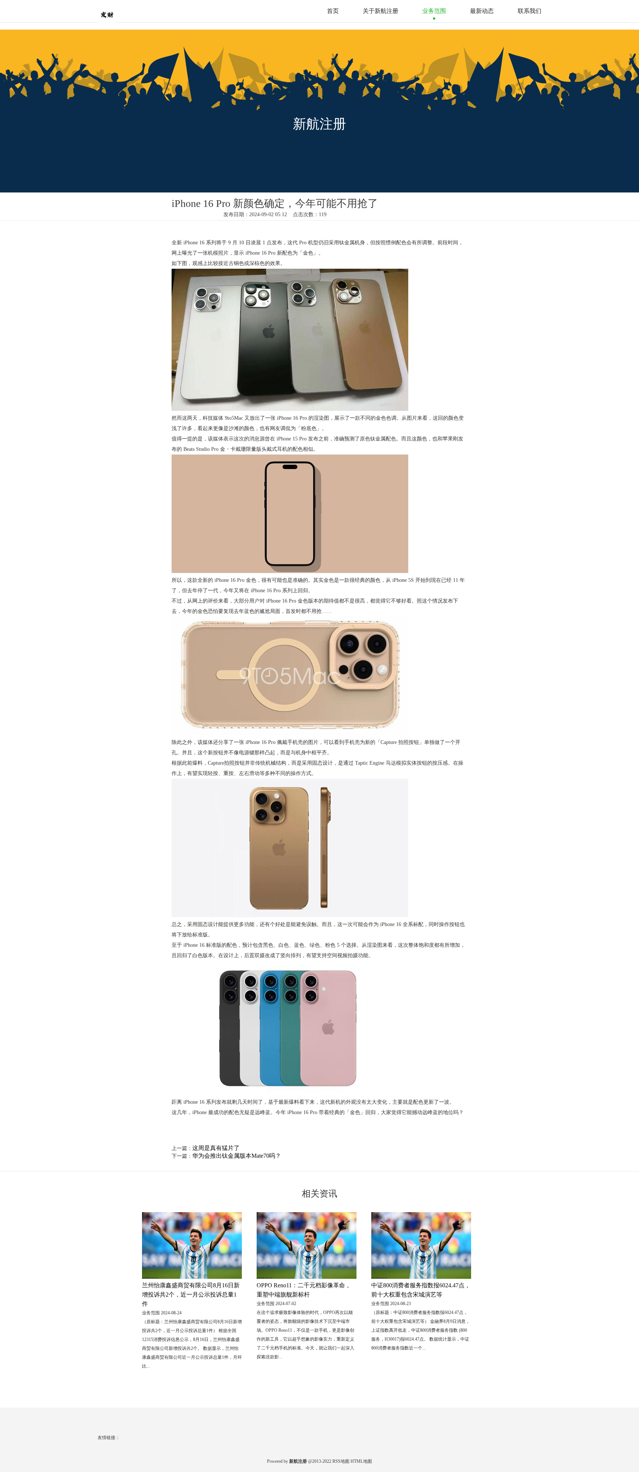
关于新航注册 (380, 11)
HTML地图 (361, 1461)
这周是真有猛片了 (216, 1148)
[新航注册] (122, 10)
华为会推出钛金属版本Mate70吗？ (236, 1156)
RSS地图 (340, 1461)
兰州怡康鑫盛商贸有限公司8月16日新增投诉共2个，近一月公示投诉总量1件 (191, 1294)
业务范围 (434, 11)
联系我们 (529, 11)
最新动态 (482, 11)
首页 (333, 11)
